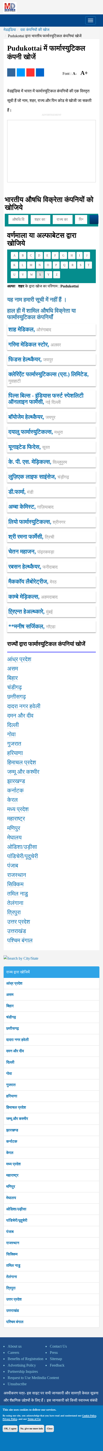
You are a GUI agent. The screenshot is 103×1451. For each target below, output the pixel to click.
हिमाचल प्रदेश (16, 1107)
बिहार (10, 1006)
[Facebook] (11, 72)
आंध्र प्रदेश (14, 983)
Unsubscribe (17, 1384)
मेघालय (11, 1198)
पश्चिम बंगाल (14, 1322)
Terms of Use (34, 1419)
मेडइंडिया (10, 30)
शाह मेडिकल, (29, 329)
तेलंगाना (11, 1277)
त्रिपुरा (11, 1288)
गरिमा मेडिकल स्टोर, (34, 344)
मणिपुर (10, 1186)
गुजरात (11, 1085)
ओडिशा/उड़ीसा (16, 1209)
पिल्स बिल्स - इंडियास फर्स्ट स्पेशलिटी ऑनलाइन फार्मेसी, (45, 398)
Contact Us (58, 1346)
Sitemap (56, 1359)
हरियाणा (11, 1096)
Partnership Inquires (23, 1371)
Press (54, 1352)
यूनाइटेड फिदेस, (29, 447)
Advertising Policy (22, 1365)
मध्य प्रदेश (13, 1164)
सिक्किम (11, 1254)
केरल (9, 1153)
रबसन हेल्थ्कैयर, (33, 567)
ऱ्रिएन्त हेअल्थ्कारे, (30, 611)
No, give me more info (31, 1428)
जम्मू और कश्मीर (17, 1119)
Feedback (57, 1365)
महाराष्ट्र (12, 1175)
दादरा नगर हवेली (17, 1040)
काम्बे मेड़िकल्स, (33, 597)
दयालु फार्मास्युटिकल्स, (35, 432)
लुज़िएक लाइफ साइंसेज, (38, 477)
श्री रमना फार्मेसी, (31, 537)
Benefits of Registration (25, 1359)
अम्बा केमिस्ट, (31, 507)
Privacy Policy (10, 1419)
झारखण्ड (12, 1130)
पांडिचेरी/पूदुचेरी (16, 1220)
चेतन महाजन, (31, 551)
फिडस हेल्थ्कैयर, (30, 359)
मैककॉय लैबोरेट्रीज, (32, 581)
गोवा (9, 1073)
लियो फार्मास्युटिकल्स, (36, 522)
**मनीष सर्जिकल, (31, 626)
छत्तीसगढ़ (12, 1028)
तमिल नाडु (13, 1265)
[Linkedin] (40, 72)
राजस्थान (12, 1243)
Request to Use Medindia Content (33, 1378)
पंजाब (10, 1232)
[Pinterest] (30, 72)
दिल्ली (10, 1062)
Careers (13, 1352)
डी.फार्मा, (20, 492)
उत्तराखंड (12, 1310)
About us (15, 1346)
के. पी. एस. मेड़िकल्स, (37, 462)
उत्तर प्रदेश (14, 1299)
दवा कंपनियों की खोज (34, 30)
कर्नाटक (11, 1141)
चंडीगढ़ (11, 1017)
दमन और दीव (15, 1051)
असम (9, 995)
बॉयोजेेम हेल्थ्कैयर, (31, 417)
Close (49, 1428)
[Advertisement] (43, 150)
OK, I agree (10, 1428)
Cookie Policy (89, 1415)
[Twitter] (21, 72)
